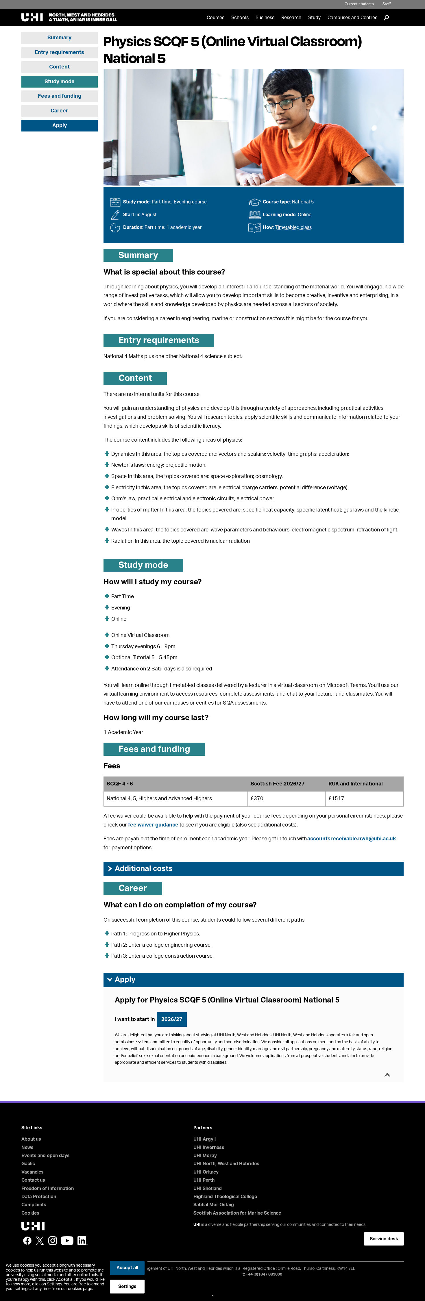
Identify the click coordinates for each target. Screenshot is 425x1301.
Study (314, 17)
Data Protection (38, 1196)
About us (31, 1139)
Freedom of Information (47, 1188)
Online (304, 214)
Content (59, 67)
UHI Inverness (208, 1147)
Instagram (52, 1240)
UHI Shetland (207, 1188)
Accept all (127, 1267)
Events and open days (45, 1155)
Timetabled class (293, 227)
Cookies (30, 1213)
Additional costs (139, 868)
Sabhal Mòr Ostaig (213, 1204)
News (27, 1147)
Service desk (384, 1239)
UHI (196, 1225)
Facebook (27, 1240)
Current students (359, 4)
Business (265, 17)
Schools (240, 17)
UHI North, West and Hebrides (226, 1163)
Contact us (33, 1180)
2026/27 (171, 1019)
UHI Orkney (206, 1172)
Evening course (190, 202)
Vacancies (32, 1172)
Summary (59, 37)
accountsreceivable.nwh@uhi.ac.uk (351, 839)
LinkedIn (82, 1240)
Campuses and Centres (352, 17)
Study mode (60, 81)
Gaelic (28, 1163)
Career (59, 111)
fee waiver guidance (153, 825)
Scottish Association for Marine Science (237, 1213)
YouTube (67, 1240)
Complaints (33, 1204)
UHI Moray (205, 1155)
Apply (59, 125)
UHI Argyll (204, 1139)
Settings (127, 1286)
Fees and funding (59, 96)
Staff (386, 4)
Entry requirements (59, 52)
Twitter (40, 1240)
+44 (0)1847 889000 (264, 1274)
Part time (161, 202)
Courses (215, 17)
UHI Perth (204, 1180)
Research (291, 17)
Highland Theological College (225, 1196)
